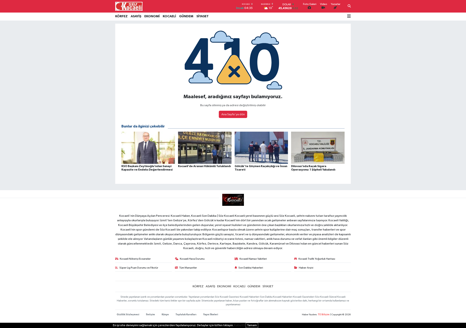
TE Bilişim (323, 314)
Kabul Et (239, 325)
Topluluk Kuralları (185, 314)
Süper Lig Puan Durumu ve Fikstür (138, 267)
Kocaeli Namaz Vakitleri (253, 258)
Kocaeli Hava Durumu (192, 258)
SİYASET (202, 16)
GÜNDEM (186, 16)
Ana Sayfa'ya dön (233, 114)
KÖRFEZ (121, 16)
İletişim (150, 314)
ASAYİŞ (136, 16)
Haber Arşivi (306, 267)
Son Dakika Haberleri (250, 267)
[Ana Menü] (349, 17)
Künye (165, 314)
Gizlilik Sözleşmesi (128, 314)
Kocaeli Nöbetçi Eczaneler (135, 258)
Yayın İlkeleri (210, 314)
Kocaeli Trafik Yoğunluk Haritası (317, 258)
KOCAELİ (169, 16)
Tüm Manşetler (188, 267)
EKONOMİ (152, 16)
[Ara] (349, 6)
